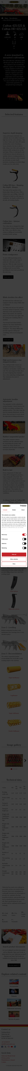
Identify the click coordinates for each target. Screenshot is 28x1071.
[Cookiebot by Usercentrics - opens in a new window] (20, 506)
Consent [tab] (5, 509)
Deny (14, 563)
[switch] (24, 540)
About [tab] (23, 509)
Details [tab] (14, 509)
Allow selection (14, 559)
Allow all (14, 554)
